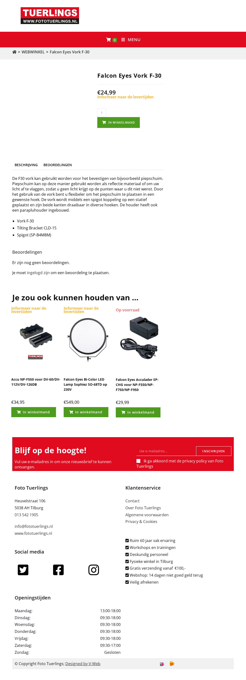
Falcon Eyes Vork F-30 (69, 52)
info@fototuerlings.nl (34, 526)
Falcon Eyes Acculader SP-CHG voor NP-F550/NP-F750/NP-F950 (137, 384)
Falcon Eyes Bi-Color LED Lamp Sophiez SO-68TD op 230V (85, 384)
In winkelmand (121, 122)
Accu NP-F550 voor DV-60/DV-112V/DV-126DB (35, 382)
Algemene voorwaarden (147, 514)
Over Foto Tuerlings (143, 507)
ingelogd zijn (38, 272)
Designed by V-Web (82, 663)
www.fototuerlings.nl (33, 533)
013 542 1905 (26, 514)
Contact (132, 501)
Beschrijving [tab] (26, 165)
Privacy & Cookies (141, 521)
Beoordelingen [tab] (57, 165)
